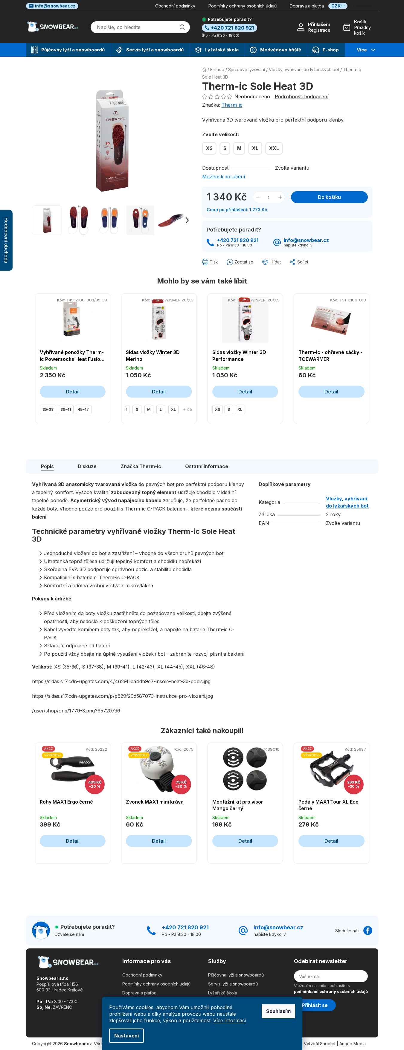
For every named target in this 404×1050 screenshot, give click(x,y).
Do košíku (329, 197)
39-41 (65, 409)
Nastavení (126, 1036)
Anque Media (352, 1043)
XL (173, 409)
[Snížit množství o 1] (257, 197)
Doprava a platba (307, 5)
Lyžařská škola (222, 992)
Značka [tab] (141, 466)
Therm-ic (232, 105)
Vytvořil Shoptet (320, 1043)
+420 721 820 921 (237, 240)
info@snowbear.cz (55, 5)
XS (217, 409)
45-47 (83, 409)
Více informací (229, 1020)
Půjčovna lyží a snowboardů (236, 974)
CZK (336, 5)
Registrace (319, 30)
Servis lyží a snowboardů (233, 983)
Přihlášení (319, 24)
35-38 (48, 409)
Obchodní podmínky (175, 5)
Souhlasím (278, 1011)
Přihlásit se (315, 1005)
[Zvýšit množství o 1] (280, 197)
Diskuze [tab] (87, 466)
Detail (73, 392)
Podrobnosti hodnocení (301, 96)
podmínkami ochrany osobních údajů (331, 991)
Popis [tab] (47, 466)
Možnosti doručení (223, 177)
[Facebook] (367, 930)
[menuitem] (68, 50)
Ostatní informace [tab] (206, 466)
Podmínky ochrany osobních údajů (242, 5)
